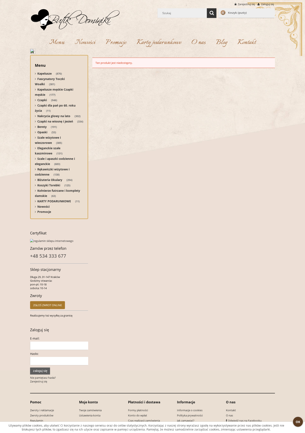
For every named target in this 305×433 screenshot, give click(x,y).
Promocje (44, 212)
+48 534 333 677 (48, 256)
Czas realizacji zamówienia (144, 420)
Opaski (42, 132)
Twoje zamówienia (90, 410)
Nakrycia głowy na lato (53, 116)
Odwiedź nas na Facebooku (245, 420)
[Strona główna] (75, 19)
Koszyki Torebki (48, 185)
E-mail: (35, 338)
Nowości (43, 207)
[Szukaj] (211, 13)
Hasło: (34, 354)
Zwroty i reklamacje (42, 410)
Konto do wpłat (137, 415)
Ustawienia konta (89, 415)
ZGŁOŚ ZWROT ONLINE (47, 305)
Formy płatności (138, 410)
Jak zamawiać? (185, 420)
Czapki (42, 100)
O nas (229, 415)
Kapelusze (44, 73)
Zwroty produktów (41, 415)
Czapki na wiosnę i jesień (55, 121)
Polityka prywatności (190, 415)
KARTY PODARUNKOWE (54, 201)
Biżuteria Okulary (49, 180)
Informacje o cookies (190, 410)
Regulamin (36, 420)
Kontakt (231, 410)
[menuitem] (56, 42)
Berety (42, 127)
